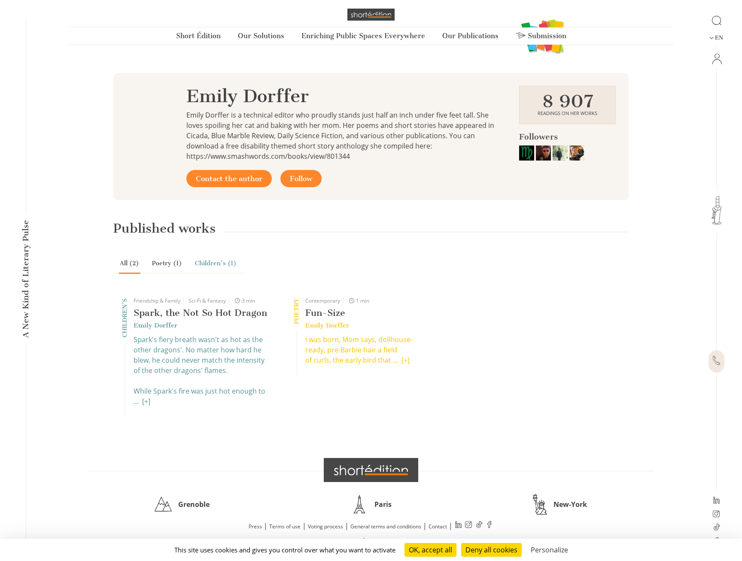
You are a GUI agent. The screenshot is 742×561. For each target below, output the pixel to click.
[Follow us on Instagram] (716, 515)
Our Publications (470, 36)
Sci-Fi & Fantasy (207, 300)
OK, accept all (430, 550)
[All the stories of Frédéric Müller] (527, 152)
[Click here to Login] (716, 59)
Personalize (549, 550)
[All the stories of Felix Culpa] (544, 152)
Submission (546, 36)
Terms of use (285, 526)
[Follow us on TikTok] (716, 528)
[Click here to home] (371, 470)
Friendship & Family (157, 300)
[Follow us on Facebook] (489, 525)
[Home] (371, 15)
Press (255, 526)
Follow (301, 178)
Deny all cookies (491, 550)
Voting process (325, 526)
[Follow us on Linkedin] (716, 501)
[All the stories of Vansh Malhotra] (561, 152)
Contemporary (322, 300)
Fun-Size (325, 312)
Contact (438, 526)
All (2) (129, 263)
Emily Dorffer (155, 325)
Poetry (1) (167, 263)
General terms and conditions (385, 526)
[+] (146, 401)
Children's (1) (216, 263)
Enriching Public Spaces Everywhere (363, 36)
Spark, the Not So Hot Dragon (200, 312)
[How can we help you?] (716, 361)
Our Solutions (261, 36)
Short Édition (198, 36)
